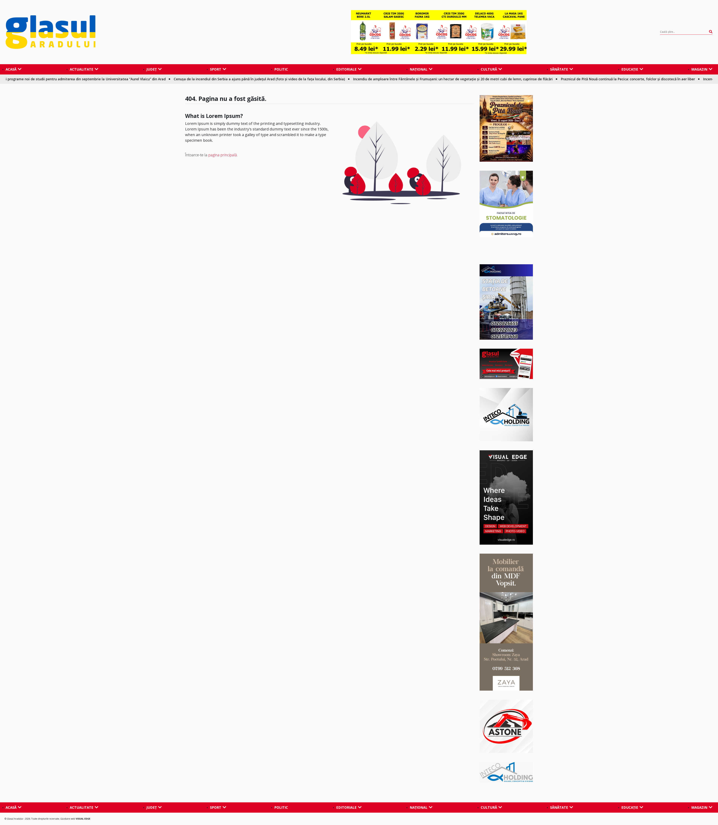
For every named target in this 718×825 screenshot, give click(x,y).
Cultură (489, 69)
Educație (629, 69)
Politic (281, 69)
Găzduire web (68, 818)
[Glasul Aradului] (112, 32)
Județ (151, 69)
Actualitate (81, 69)
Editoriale (346, 69)
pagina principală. (223, 154)
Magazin (699, 69)
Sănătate (559, 69)
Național (418, 69)
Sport (215, 69)
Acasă (11, 69)
